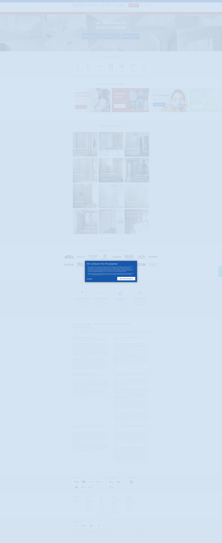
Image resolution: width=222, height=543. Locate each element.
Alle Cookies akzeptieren (126, 279)
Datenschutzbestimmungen (97, 274)
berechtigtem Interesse (98, 271)
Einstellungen (89, 278)
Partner (119, 270)
